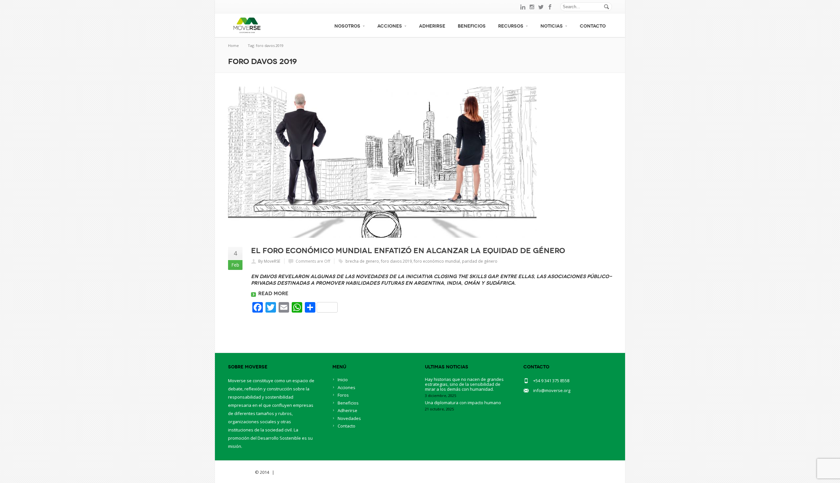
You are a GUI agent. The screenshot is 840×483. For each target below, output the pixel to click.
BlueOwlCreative (293, 472)
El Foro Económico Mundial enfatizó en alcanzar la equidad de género (408, 250)
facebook (550, 7)
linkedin (522, 7)
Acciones (389, 26)
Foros (343, 395)
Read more (273, 293)
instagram (532, 7)
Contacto (593, 26)
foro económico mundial (437, 261)
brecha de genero (362, 261)
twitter (541, 7)
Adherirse (432, 26)
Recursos (510, 26)
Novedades (349, 418)
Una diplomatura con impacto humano (463, 403)
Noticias (551, 26)
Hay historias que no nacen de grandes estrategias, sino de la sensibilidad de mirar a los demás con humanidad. (464, 384)
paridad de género (479, 261)
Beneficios (472, 26)
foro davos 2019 (396, 261)
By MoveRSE (269, 261)
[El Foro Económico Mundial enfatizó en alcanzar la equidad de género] (420, 162)
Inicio (343, 380)
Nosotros (347, 26)
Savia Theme (241, 472)
